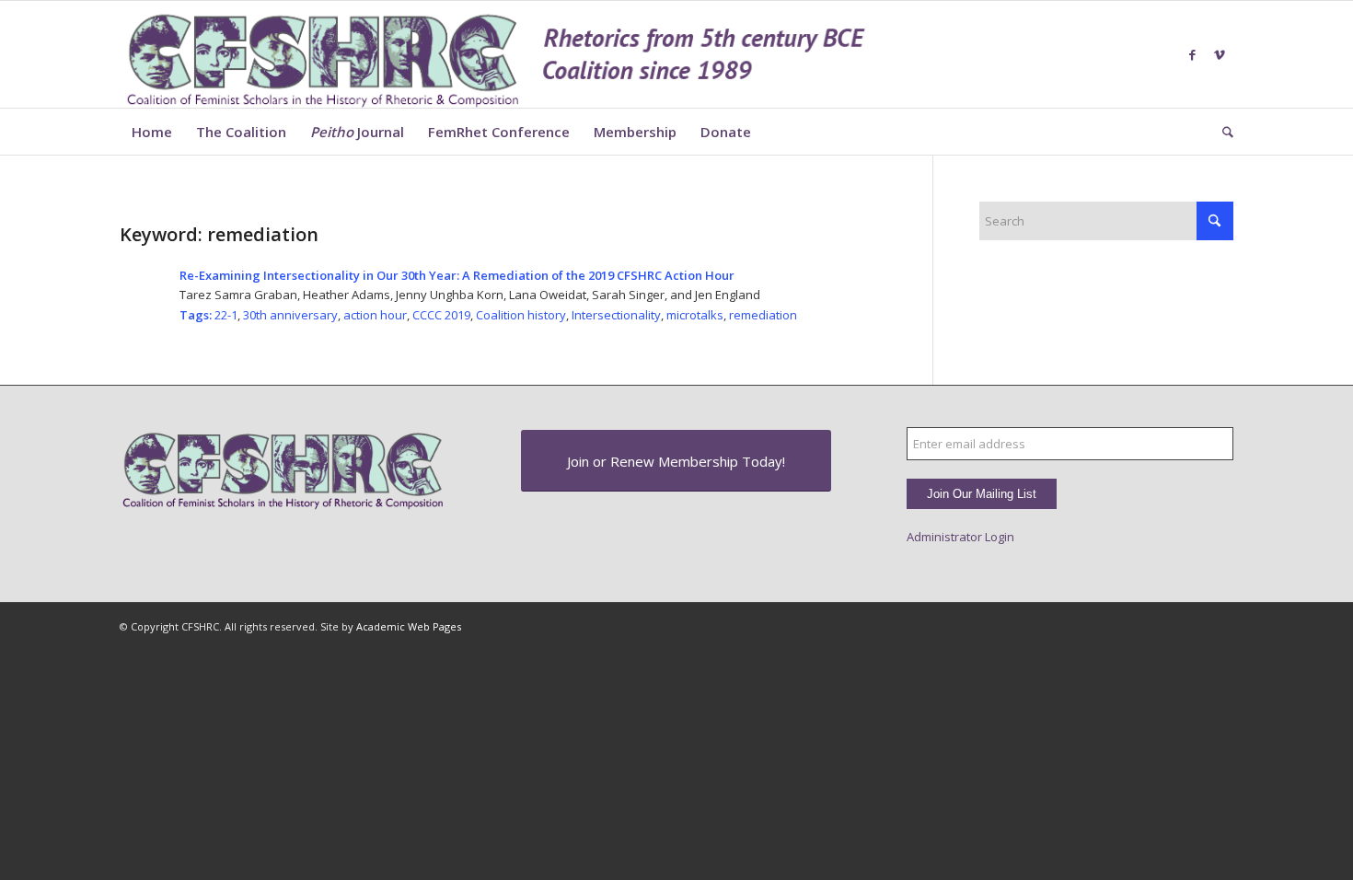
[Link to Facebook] (1192, 54)
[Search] (1221, 132)
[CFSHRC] (496, 54)
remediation (763, 315)
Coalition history (521, 315)
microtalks (694, 315)
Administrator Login (960, 536)
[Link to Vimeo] (1219, 54)
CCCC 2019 (441, 315)
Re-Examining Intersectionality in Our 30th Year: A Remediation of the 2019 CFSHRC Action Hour (456, 275)
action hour (375, 315)
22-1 (225, 315)
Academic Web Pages (408, 626)
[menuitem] (152, 132)
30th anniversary (290, 315)
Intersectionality (616, 315)
